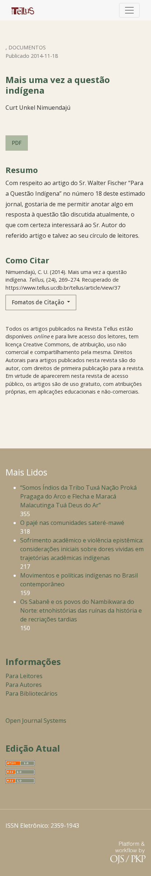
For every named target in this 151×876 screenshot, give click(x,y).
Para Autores (23, 685)
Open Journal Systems (35, 721)
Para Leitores (24, 676)
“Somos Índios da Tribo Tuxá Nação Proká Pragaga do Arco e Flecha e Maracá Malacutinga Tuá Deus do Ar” (78, 496)
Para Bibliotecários (31, 693)
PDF (17, 142)
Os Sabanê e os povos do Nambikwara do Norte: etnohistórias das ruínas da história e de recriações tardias (81, 610)
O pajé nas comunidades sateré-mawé (72, 523)
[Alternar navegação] (129, 10)
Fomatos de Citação (39, 302)
